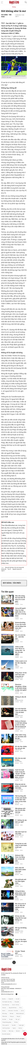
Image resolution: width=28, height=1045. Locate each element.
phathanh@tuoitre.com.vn (7, 991)
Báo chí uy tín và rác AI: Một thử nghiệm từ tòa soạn (20, 906)
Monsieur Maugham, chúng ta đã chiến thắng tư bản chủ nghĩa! (21, 687)
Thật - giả (17, 1019)
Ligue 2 (3, 570)
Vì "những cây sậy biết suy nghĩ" (21, 821)
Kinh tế (3, 1010)
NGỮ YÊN (17, 942)
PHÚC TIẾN (17, 803)
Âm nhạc (4, 1031)
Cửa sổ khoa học (5, 1004)
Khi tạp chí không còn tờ (21, 928)
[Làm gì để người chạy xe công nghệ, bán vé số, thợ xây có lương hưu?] (7, 612)
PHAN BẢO (17, 640)
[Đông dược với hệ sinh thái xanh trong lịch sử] (7, 676)
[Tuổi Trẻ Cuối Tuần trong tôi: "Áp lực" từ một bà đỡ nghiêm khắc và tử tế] (7, 773)
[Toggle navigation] (2, 2)
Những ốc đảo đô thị (20, 698)
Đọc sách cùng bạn (6, 1034)
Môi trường (4, 1013)
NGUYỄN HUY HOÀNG (19, 931)
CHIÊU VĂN (17, 629)
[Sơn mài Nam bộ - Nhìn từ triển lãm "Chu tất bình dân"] (7, 712)
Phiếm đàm (4, 1016)
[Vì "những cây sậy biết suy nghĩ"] (7, 824)
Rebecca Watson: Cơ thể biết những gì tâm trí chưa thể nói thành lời (21, 723)
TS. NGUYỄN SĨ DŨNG (19, 789)
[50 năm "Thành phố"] (7, 955)
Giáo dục (4, 1007)
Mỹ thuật (11, 1013)
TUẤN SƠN (17, 921)
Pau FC (9, 569)
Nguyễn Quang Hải (17, 569)
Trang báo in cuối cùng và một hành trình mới (21, 845)
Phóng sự (12, 1016)
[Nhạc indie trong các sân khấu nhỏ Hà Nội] (7, 738)
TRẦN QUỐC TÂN (18, 749)
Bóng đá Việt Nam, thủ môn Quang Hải (14, 567)
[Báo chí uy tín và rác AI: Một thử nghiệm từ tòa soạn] (7, 907)
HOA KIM (16, 898)
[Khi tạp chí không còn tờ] (7, 931)
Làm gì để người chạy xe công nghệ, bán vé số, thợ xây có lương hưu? (20, 611)
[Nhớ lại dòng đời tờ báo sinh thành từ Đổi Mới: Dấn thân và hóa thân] (7, 799)
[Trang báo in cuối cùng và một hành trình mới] (7, 847)
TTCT (16, 848)
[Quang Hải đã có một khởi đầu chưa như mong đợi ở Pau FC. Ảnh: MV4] (14, 56)
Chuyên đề (10, 998)
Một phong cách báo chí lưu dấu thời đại (20, 810)
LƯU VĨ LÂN (17, 813)
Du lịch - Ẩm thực (15, 1004)
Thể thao (14, 7)
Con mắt (17, 998)
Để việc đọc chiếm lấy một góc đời (21, 747)
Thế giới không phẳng (6, 1022)
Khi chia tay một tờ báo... (20, 759)
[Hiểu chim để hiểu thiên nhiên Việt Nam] (7, 871)
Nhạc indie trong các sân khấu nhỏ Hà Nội (20, 736)
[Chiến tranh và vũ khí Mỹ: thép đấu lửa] (7, 664)
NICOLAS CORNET (18, 761)
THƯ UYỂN (17, 691)
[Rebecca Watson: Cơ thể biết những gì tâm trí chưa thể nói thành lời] (7, 725)
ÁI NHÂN (16, 602)
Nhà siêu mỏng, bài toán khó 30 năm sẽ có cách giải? (20, 598)
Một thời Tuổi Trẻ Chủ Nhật (21, 833)
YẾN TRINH (17, 862)
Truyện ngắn (21, 1025)
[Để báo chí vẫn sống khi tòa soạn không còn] (7, 919)
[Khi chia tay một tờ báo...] (7, 762)
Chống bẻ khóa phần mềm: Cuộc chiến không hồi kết (20, 894)
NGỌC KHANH (17, 884)
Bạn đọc (4, 998)
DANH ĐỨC (17, 666)
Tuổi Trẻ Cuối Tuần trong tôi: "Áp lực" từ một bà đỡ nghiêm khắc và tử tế (20, 773)
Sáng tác (18, 1016)
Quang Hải (3, 569)
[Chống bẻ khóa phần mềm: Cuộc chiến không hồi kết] (7, 895)
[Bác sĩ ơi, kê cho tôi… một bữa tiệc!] (7, 638)
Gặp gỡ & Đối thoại (12, 1007)
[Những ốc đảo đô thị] (7, 700)
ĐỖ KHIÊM (17, 655)
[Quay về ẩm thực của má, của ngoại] (7, 943)
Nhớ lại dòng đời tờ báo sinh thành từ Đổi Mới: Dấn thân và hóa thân (21, 798)
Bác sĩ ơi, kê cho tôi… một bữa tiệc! (20, 637)
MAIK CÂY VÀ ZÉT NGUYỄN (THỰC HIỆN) (20, 728)
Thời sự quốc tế (5, 1025)
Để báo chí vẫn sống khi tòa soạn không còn (20, 918)
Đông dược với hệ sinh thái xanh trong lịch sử (21, 674)
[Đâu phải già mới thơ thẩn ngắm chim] (7, 883)
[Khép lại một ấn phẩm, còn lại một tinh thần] (7, 788)
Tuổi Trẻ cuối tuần (6, 1028)
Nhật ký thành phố (20, 1013)
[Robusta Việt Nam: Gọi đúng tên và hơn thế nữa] (7, 859)
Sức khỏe (4, 1019)
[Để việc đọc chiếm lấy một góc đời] (7, 750)
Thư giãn (11, 1019)
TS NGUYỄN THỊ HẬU (19, 778)
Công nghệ (16, 1001)
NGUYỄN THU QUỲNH (19, 700)
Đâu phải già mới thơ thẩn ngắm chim (20, 881)
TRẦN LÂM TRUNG (18, 954)
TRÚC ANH (17, 910)
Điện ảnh (18, 1031)
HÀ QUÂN (17, 617)
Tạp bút (14, 1028)
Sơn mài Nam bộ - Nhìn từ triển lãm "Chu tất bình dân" (21, 711)
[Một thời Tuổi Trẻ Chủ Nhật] (7, 835)
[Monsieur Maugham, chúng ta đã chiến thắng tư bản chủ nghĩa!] (7, 688)
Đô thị (23, 1031)
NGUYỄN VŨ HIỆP (18, 740)
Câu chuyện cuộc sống (7, 1001)
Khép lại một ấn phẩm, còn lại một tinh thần (21, 786)
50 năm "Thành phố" (20, 952)
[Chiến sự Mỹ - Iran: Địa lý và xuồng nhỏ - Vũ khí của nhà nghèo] (7, 650)
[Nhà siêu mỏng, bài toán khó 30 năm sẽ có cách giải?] (7, 599)
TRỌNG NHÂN (17, 872)
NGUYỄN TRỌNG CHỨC (19, 835)
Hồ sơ (20, 1007)
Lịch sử (22, 1010)
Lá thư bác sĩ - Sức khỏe (13, 1010)
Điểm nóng (11, 1031)
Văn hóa (20, 1028)
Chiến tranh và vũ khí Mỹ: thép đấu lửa (21, 663)
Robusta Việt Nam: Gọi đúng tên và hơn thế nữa (20, 858)
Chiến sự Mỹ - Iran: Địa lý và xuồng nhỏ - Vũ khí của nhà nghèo (20, 650)
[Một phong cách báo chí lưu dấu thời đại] (7, 812)
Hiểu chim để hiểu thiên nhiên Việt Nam (20, 869)
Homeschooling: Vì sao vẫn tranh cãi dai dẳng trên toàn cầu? (20, 625)
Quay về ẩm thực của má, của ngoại (21, 940)
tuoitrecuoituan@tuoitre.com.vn (8, 984)
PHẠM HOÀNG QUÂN (19, 678)
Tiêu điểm (14, 1025)
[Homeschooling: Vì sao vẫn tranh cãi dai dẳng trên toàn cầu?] (7, 626)
